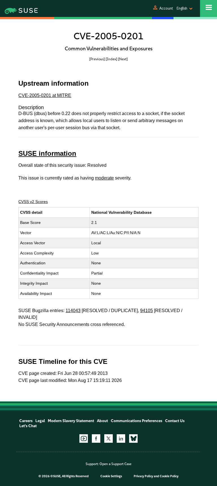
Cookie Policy (169, 476)
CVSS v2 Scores (33, 201)
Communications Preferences (136, 420)
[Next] (123, 59)
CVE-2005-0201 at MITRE (44, 95)
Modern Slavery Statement (71, 420)
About (102, 420)
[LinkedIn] (121, 438)
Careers (25, 420)
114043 (73, 310)
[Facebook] (96, 438)
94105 (146, 310)
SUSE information (47, 153)
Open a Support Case (115, 464)
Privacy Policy (143, 476)
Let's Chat (28, 426)
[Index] (111, 59)
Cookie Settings (111, 476)
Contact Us (175, 420)
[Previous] (97, 59)
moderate (104, 178)
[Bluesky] (133, 438)
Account (166, 8)
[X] (108, 438)
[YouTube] (83, 438)
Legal (40, 420)
